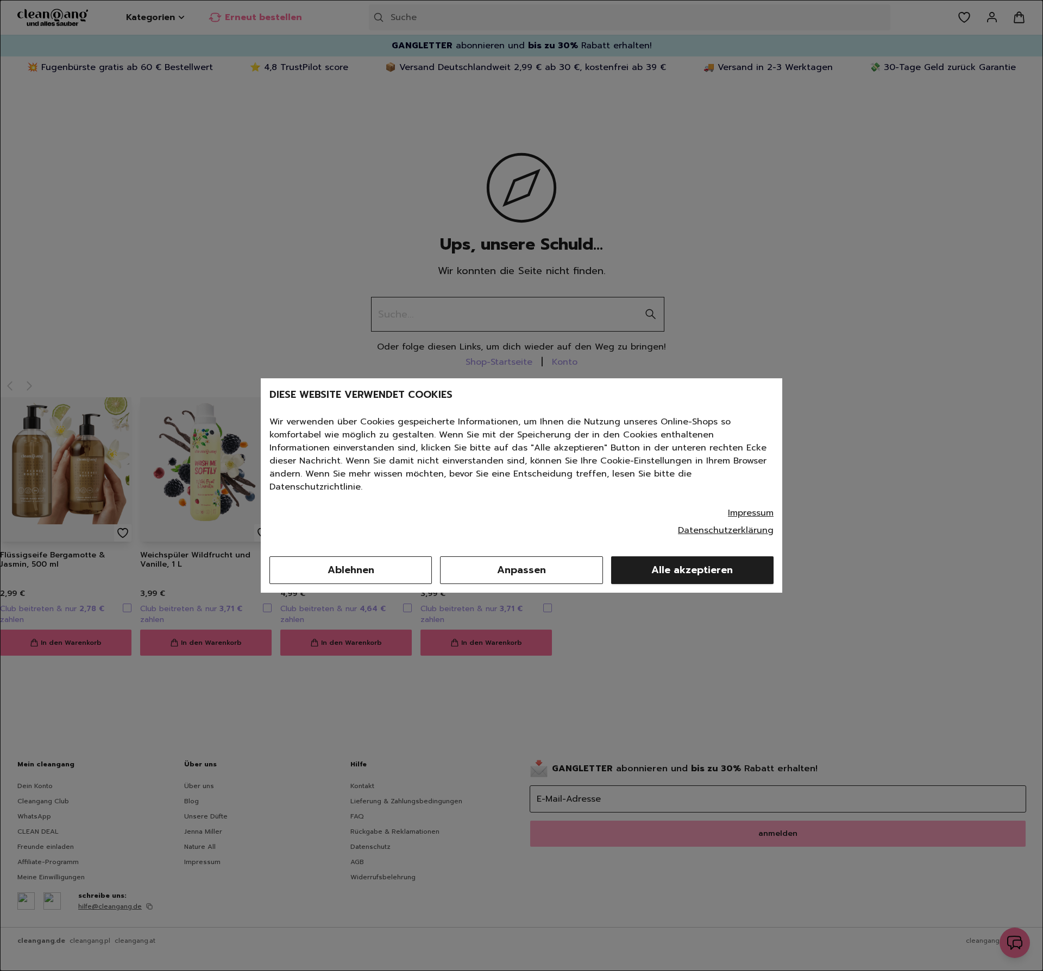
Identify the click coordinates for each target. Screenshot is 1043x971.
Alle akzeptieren (692, 569)
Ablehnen (351, 569)
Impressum (751, 512)
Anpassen (521, 569)
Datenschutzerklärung (726, 530)
